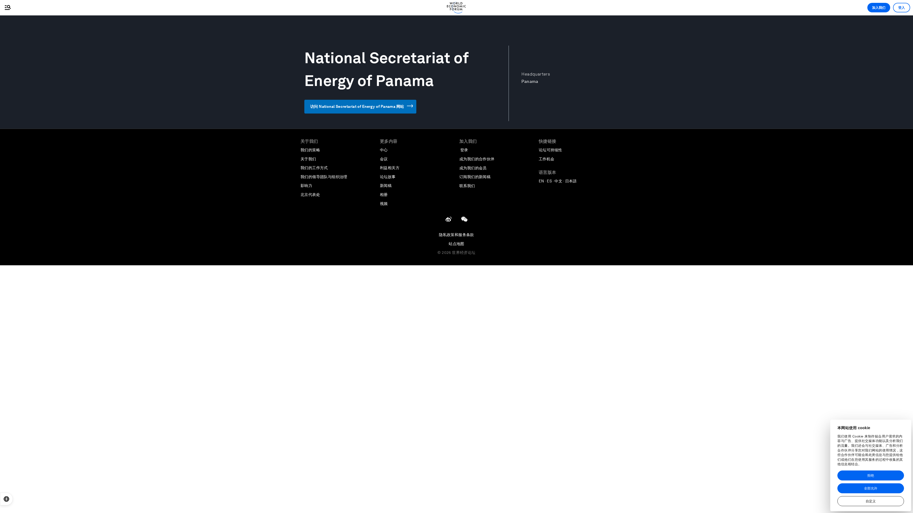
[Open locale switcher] (6, 499)
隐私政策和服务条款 (456, 235)
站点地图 (456, 244)
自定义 (871, 501)
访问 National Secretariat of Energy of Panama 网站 (357, 106)
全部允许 (870, 488)
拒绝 (870, 475)
